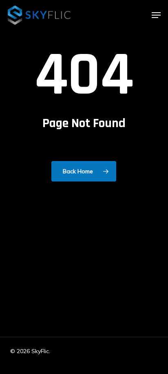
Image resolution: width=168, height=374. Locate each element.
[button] (156, 15)
